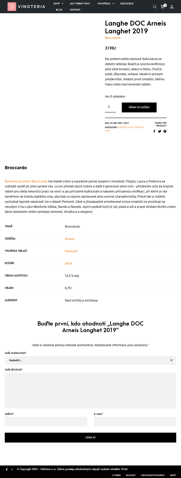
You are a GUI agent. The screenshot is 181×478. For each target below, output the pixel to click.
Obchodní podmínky (153, 475)
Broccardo (113, 38)
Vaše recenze (14, 369)
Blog (59, 9)
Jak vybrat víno (80, 3)
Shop (57, 3)
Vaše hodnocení (16, 353)
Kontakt (75, 9)
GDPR (173, 475)
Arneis (69, 239)
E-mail (99, 414)
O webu (116, 475)
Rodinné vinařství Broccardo (26, 181)
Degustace (126, 3)
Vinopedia (104, 3)
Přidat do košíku (139, 107)
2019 (68, 263)
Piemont (71, 251)
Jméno (9, 414)
